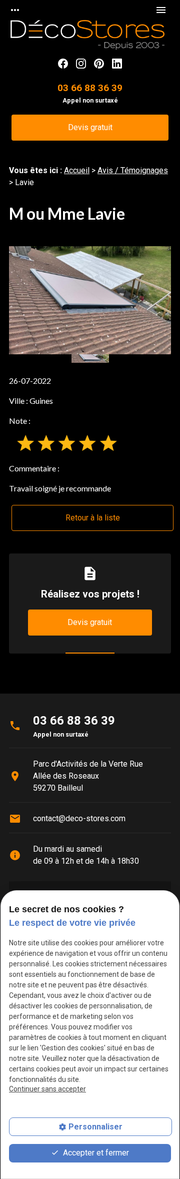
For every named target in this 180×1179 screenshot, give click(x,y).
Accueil (77, 170)
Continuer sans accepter (47, 1089)
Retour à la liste (93, 517)
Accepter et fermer (95, 1152)
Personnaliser (95, 1126)
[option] (90, 300)
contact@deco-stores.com (79, 818)
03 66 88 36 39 (90, 88)
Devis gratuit (90, 127)
